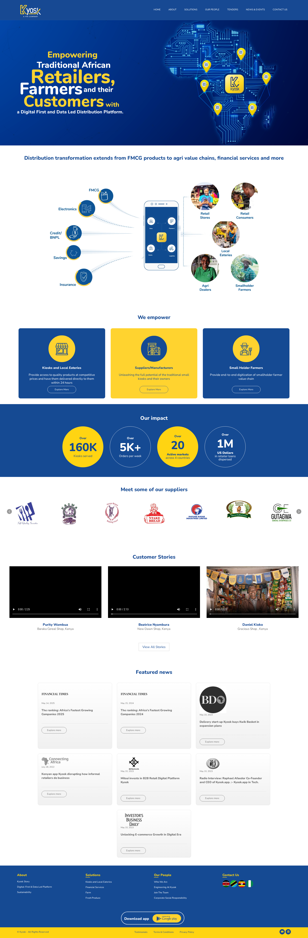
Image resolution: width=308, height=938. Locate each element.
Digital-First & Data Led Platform (34, 887)
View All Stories (154, 647)
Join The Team (161, 892)
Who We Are (160, 882)
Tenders (232, 9)
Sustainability (24, 892)
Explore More (62, 389)
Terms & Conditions (163, 932)
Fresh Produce (93, 898)
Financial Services (95, 887)
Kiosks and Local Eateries (99, 882)
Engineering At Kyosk (165, 887)
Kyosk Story (23, 881)
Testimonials (140, 932)
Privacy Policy (187, 932)
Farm (88, 892)
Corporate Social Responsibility (170, 898)
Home (157, 9)
